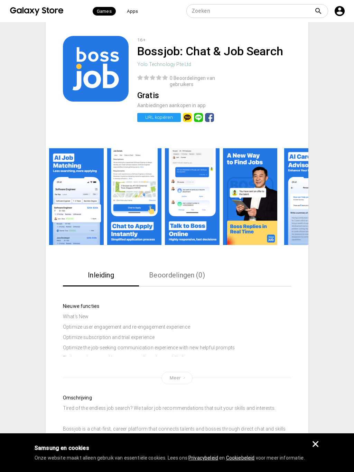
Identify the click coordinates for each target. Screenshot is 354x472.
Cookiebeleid (240, 458)
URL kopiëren (159, 117)
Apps (132, 11)
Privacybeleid (203, 458)
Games (104, 11)
